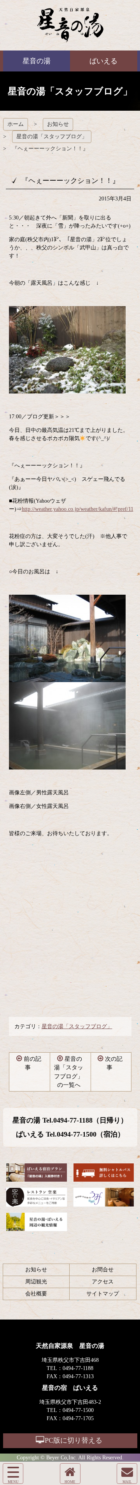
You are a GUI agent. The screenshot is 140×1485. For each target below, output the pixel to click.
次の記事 (113, 1063)
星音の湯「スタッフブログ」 (51, 136)
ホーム (15, 124)
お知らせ (58, 124)
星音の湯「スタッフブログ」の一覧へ (68, 1072)
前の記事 (32, 1063)
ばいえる (70, 25)
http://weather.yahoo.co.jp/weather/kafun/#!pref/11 (77, 509)
